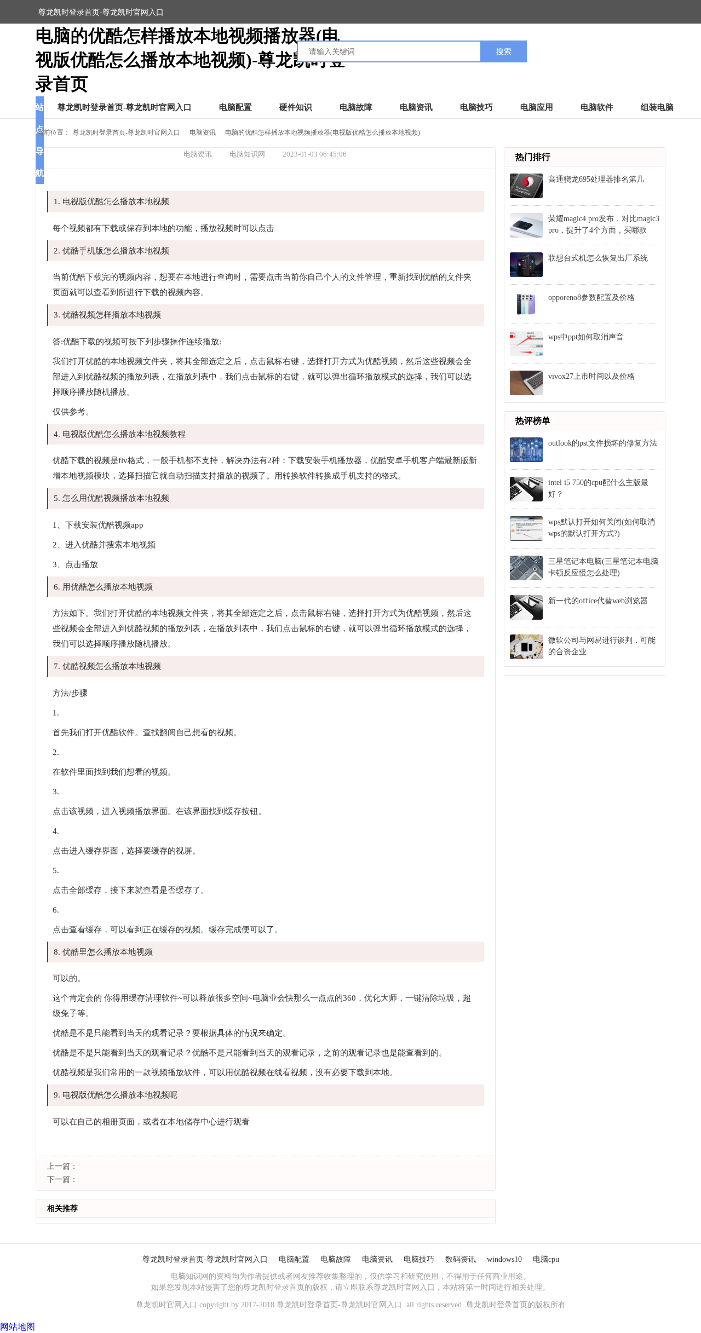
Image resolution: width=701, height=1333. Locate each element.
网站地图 (17, 1326)
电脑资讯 (416, 107)
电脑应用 (536, 107)
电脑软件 (597, 107)
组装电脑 (657, 107)
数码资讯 (460, 1259)
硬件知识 (295, 107)
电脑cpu (546, 1259)
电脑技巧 (476, 107)
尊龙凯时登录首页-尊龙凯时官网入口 (101, 12)
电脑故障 (356, 107)
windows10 (504, 1259)
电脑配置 (235, 107)
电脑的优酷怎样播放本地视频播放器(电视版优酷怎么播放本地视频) (322, 132)
